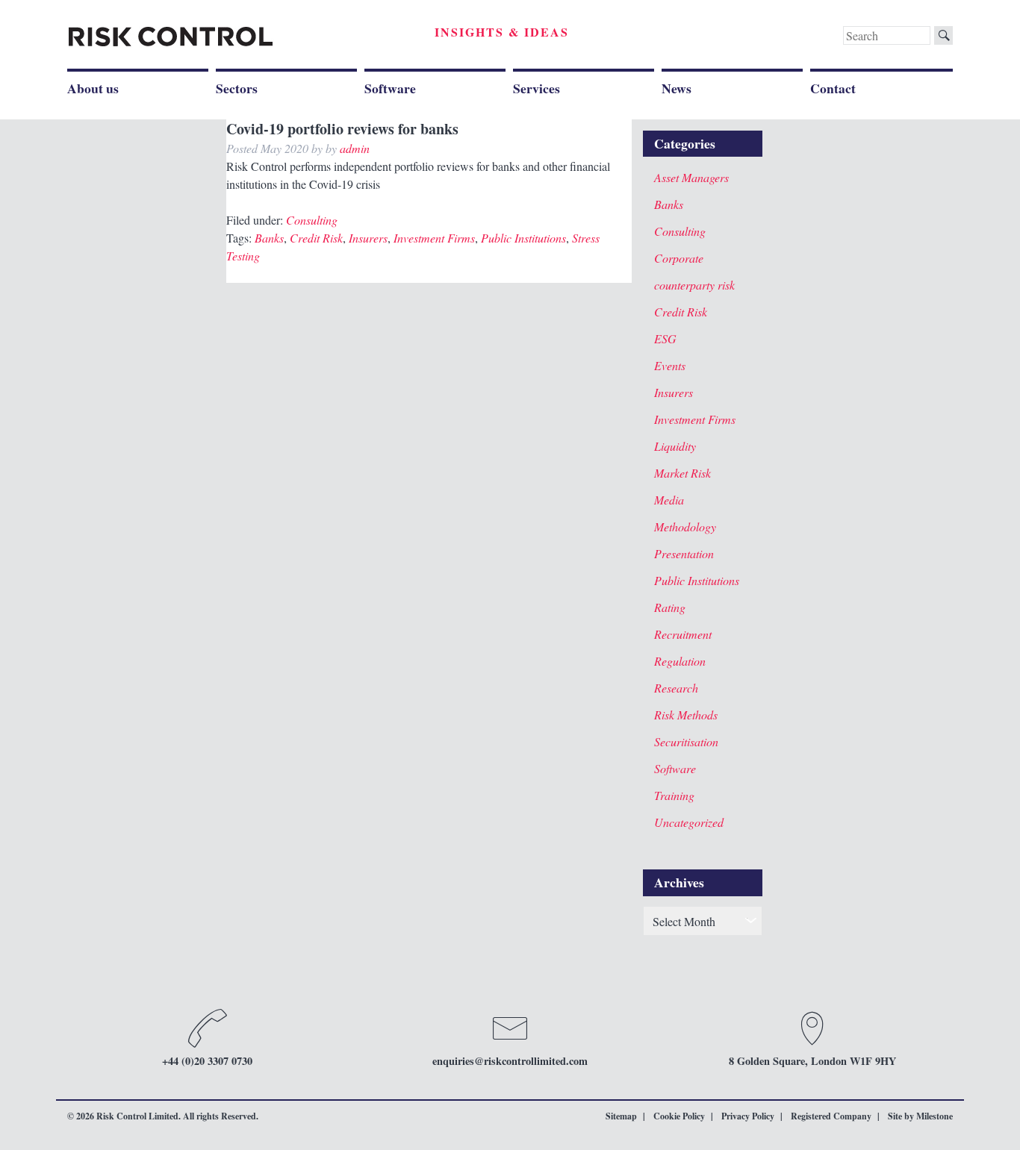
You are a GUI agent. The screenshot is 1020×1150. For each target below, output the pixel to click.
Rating (669, 607)
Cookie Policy (679, 1116)
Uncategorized (689, 822)
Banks (269, 238)
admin (355, 148)
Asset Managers (691, 177)
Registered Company (831, 1116)
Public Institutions (523, 238)
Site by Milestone (920, 1116)
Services (536, 88)
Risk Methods (686, 714)
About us (93, 88)
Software (390, 88)
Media (669, 499)
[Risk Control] (170, 37)
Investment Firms (434, 238)
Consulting (312, 220)
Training (674, 795)
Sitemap (621, 1116)
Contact (833, 88)
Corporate (678, 258)
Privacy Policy (747, 1116)
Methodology (685, 526)
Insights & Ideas (502, 31)
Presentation (684, 553)
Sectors (237, 88)
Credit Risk (316, 238)
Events (669, 365)
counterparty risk (694, 285)
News (676, 88)
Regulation (680, 661)
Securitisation (686, 741)
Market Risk (682, 473)
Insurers (368, 238)
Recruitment (683, 634)
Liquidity (675, 446)
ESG (665, 338)
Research (676, 688)
